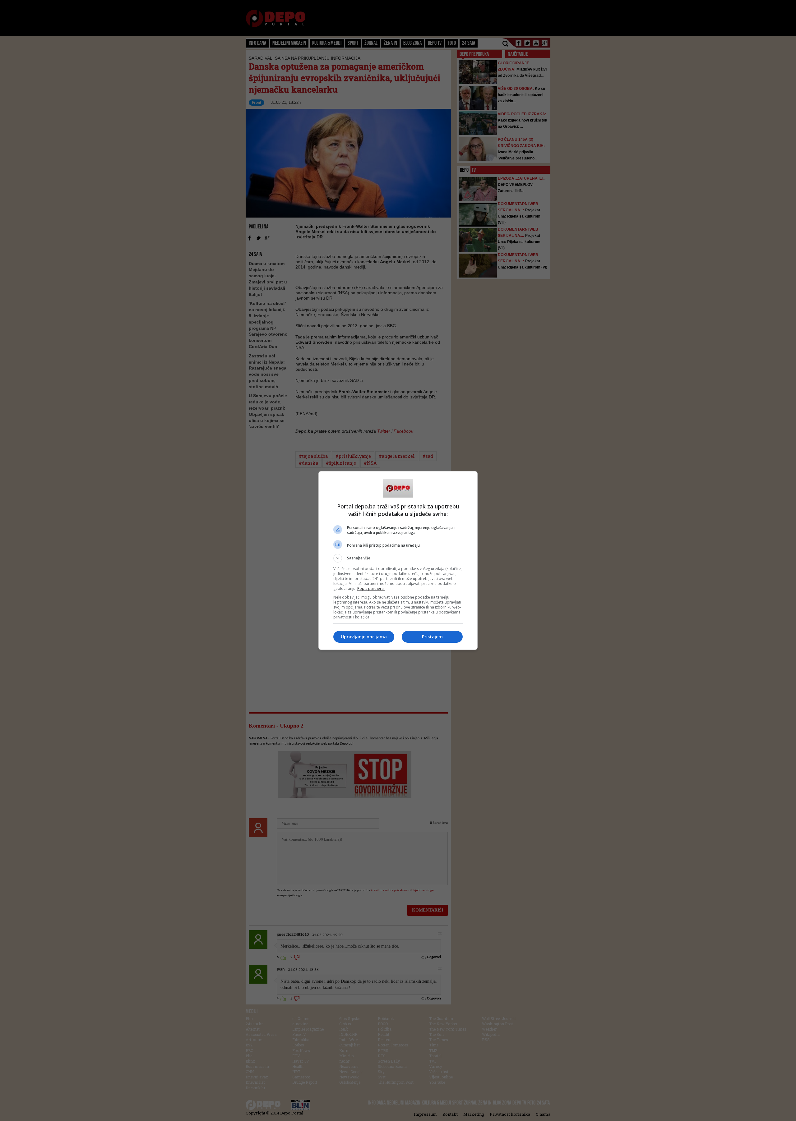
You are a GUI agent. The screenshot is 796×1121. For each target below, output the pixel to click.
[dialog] (398, 560)
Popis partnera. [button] (371, 588)
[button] (398, 558)
